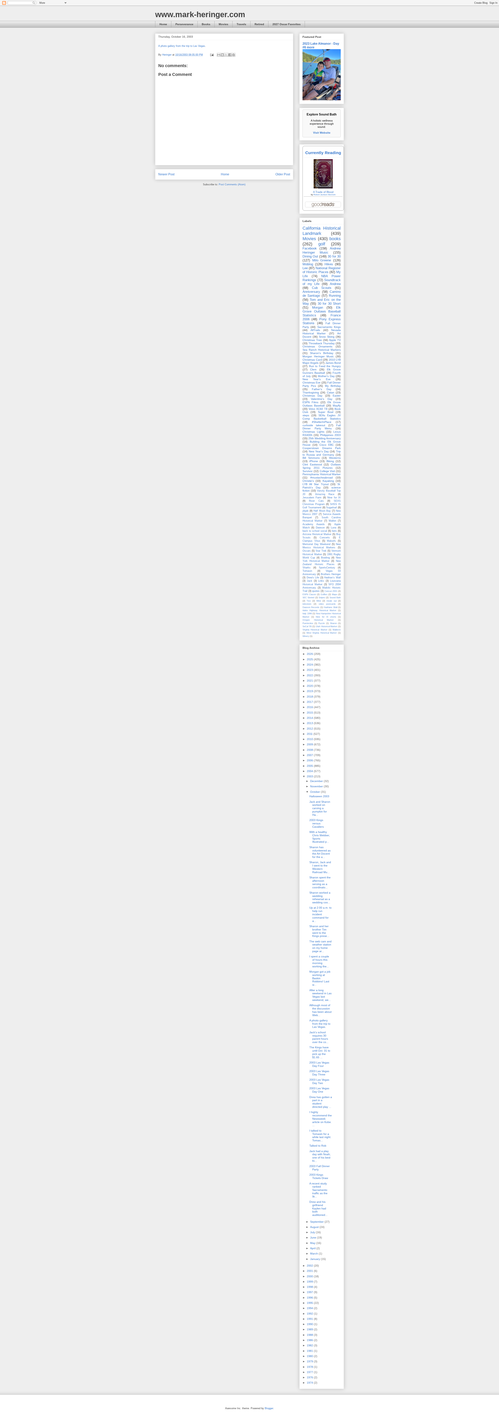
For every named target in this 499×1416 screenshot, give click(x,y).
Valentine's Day (321, 398)
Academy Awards (314, 524)
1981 (310, 1350)
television (307, 604)
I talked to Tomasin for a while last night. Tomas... (320, 1135)
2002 (310, 1265)
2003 (310, 776)
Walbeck (337, 630)
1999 (310, 1281)
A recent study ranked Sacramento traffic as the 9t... (318, 1190)
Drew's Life (313, 577)
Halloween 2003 (319, 796)
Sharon (333, 623)
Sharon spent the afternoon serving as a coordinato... (320, 882)
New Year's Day (319, 451)
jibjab (305, 511)
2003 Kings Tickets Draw (318, 1176)
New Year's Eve (317, 379)
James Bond (333, 362)
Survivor (308, 471)
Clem (313, 369)
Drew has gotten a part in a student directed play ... (320, 1102)
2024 (310, 664)
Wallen (332, 520)
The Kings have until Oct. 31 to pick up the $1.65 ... (319, 1052)
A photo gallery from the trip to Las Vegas (181, 45)
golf (321, 243)
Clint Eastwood (312, 464)
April (313, 1248)
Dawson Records (311, 607)
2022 (310, 675)
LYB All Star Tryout (316, 484)
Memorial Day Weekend (316, 544)
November (317, 786)
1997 (310, 1292)
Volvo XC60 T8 (318, 408)
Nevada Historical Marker (322, 331)
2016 (310, 707)
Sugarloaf (331, 507)
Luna (333, 527)
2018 (310, 696)
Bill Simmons (311, 457)
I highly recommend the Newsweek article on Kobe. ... (320, 1119)
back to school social (315, 531)
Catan (330, 392)
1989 (310, 1329)
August (314, 1227)
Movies (223, 24)
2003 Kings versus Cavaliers (316, 823)
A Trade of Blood (323, 192)
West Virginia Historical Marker (321, 633)
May (313, 1243)
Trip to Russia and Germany (322, 453)
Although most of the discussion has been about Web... (320, 1010)
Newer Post (166, 174)
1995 (310, 1302)
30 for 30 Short (329, 303)
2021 (310, 680)
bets (334, 531)
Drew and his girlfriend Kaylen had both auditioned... (318, 1208)
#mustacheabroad (321, 477)
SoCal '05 (307, 626)
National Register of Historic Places (322, 270)
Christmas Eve (311, 382)
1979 (310, 1361)
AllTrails (315, 330)
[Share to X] (226, 55)
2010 (310, 739)
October (315, 791)
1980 (310, 1356)
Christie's (308, 480)
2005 (310, 765)
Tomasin (307, 571)
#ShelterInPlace (321, 421)
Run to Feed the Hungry (325, 366)
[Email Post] (211, 54)
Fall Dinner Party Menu (322, 427)
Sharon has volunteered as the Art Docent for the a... (320, 852)
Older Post (282, 174)
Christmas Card (312, 359)
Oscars (307, 551)
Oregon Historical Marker (318, 620)
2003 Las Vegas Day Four (319, 1064)
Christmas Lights (313, 431)
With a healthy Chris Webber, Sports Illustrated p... (319, 836)
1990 (310, 1324)
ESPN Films (310, 402)
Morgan (317, 307)
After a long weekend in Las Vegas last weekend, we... (320, 995)
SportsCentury (327, 567)
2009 (310, 744)
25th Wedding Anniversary (324, 438)
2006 (310, 760)
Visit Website (321, 132)
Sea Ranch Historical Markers (322, 349)
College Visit (327, 471)
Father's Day (321, 389)
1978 (310, 1366)
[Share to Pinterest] (233, 55)
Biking (330, 461)
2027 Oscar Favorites (287, 24)
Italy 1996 (307, 613)
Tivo (309, 601)
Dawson (320, 527)
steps (306, 415)
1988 (310, 1334)
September (317, 1221)
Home (163, 24)
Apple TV (335, 340)
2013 (310, 723)
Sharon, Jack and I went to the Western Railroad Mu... (320, 867)
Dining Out (310, 256)
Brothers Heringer (331, 574)
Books (206, 24)
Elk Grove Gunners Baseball (322, 371)
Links (321, 581)
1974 (310, 1382)
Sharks (307, 567)
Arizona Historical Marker (317, 534)
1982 (310, 1345)
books (335, 238)
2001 (310, 1270)
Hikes (329, 264)
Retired (259, 24)
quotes (316, 591)
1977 (310, 1372)
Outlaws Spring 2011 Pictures (322, 466)
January (315, 1259)
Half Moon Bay (322, 511)
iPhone (313, 461)
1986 (310, 1340)
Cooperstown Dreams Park (322, 448)
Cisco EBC (326, 444)
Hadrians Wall (330, 607)
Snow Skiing (326, 336)
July (313, 1232)
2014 (310, 717)
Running (335, 295)
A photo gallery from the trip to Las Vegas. (319, 1024)
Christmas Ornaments (317, 346)
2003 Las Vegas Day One (319, 1090)
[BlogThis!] (222, 55)
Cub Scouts (321, 288)
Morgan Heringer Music (318, 356)
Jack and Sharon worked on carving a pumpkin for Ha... (319, 808)
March (314, 1253)
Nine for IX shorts (326, 617)
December (317, 781)
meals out (331, 601)
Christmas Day (312, 395)
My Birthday (333, 385)
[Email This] (219, 55)
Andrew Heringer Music (322, 250)
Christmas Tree (312, 340)
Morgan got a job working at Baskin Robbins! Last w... (319, 978)
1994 (310, 1308)
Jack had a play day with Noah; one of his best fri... (320, 1156)
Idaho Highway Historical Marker (319, 610)
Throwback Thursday (322, 343)
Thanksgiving (311, 392)
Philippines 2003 (330, 435)
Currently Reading (323, 152)
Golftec (324, 594)
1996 (310, 1297)
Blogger (269, 1408)
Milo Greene (321, 260)
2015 (310, 712)
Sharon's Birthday (321, 353)
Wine (318, 601)
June (313, 1237)
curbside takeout (314, 425)
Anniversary (311, 292)
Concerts (325, 537)
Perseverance (184, 24)
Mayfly (337, 405)
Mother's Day (326, 376)
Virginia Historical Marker (315, 630)
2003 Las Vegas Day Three (319, 1073)
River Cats (316, 501)
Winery (306, 636)
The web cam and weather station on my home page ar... (320, 946)
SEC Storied (308, 597)
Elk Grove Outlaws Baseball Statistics (322, 311)
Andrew (335, 284)
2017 (310, 701)
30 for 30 (334, 256)
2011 (310, 733)
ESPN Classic (309, 594)
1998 (310, 1286)
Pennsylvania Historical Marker (322, 474)
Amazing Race (324, 494)
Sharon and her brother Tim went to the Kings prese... (319, 931)
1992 (310, 1313)
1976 (310, 1377)
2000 (310, 1276)
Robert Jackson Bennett (324, 195)
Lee (305, 268)
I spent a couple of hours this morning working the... (319, 961)
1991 (310, 1318)
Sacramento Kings (329, 326)
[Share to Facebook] (230, 55)
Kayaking (328, 480)
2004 (310, 771)
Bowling (325, 557)
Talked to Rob (317, 1145)
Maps (334, 594)
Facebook (310, 248)
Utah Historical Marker (326, 626)
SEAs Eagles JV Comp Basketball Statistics (322, 417)
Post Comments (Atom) (232, 184)
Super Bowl (326, 412)
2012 (310, 728)
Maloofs (331, 541)
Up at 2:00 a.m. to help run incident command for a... (320, 914)
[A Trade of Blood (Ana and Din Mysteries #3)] (323, 187)
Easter (337, 395)
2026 (310, 653)
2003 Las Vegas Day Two (319, 1081)
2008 (310, 749)
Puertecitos (308, 623)
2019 (310, 691)
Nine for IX (334, 497)
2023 (310, 669)
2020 (310, 685)
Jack (309, 581)
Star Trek (321, 551)
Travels (241, 24)
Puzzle (321, 623)
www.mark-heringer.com (200, 14)
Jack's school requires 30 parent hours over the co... (318, 1037)
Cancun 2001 (331, 591)
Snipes (322, 597)
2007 (310, 755)
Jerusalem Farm (312, 497)
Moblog (308, 264)
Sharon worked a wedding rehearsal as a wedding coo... (319, 897)
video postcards (327, 604)
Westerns (335, 457)
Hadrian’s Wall (332, 577)
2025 (310, 659)
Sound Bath (335, 597)
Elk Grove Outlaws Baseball (322, 404)
